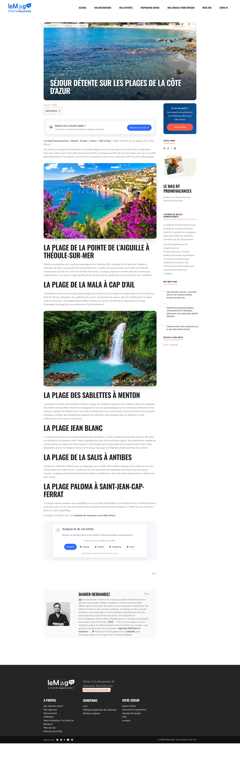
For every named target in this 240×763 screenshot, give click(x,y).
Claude (86, 547)
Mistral (101, 547)
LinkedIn (130, 631)
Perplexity (116, 547)
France (83, 25)
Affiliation (49, 716)
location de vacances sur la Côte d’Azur (95, 515)
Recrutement (50, 713)
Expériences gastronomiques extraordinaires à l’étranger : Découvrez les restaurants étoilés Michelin (182, 312)
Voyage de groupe (131, 713)
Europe (69, 25)
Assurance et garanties (134, 709)
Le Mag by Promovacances (177, 224)
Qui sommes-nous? (53, 706)
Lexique (126, 720)
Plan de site (50, 727)
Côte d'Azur (51, 25)
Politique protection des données (100, 709)
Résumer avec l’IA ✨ (139, 127)
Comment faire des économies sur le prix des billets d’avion (182, 327)
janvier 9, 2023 (50, 105)
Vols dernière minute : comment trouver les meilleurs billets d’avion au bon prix (181, 295)
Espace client (129, 706)
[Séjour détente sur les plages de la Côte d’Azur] (58, 614)
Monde (74, 140)
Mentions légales (91, 713)
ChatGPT (70, 547)
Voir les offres (180, 127)
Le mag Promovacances (56, 140)
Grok (132, 547)
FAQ (124, 716)
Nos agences (50, 709)
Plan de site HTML (53, 731)
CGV (85, 706)
